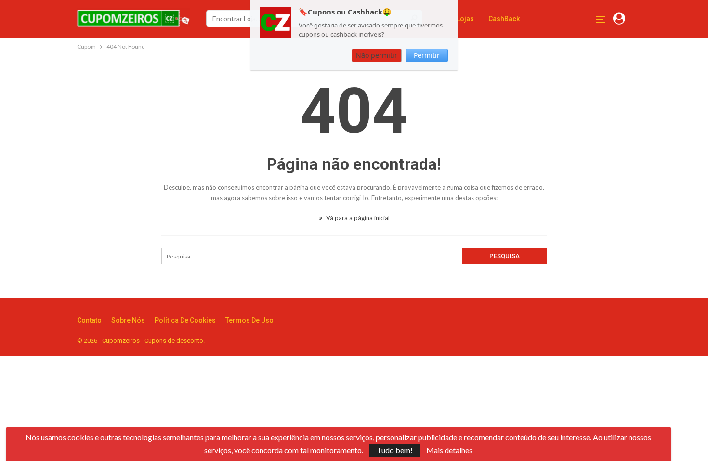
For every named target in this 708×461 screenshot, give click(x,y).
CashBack (504, 19)
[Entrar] (619, 19)
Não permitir (376, 55)
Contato (89, 320)
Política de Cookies (185, 320)
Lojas (465, 19)
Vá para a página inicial (357, 218)
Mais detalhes (449, 450)
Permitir (427, 55)
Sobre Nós (128, 320)
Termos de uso (249, 320)
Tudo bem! (395, 450)
